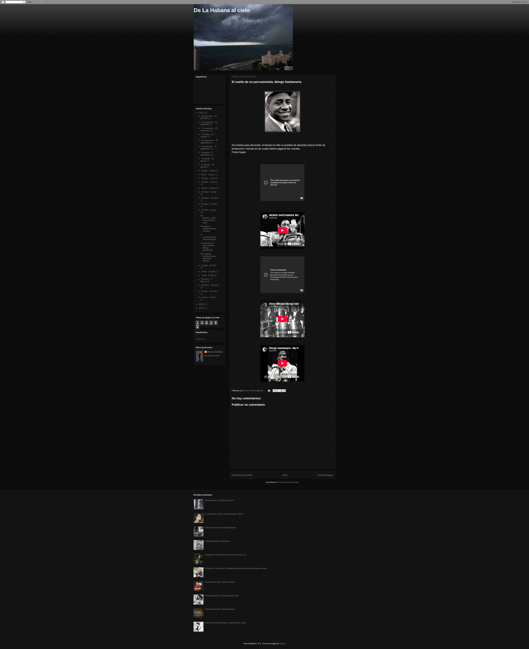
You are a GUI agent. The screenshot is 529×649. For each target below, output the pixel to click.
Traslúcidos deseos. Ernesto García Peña (221, 596)
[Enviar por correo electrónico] (274, 390)
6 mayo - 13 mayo (209, 204)
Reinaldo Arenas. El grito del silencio (219, 500)
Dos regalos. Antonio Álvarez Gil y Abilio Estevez (208, 257)
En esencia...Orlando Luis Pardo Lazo (208, 219)
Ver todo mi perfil (212, 355)
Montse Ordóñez (215, 352)
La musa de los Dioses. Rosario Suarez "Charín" (224, 514)
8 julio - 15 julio (208, 174)
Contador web (200, 339)
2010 (201, 308)
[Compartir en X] (279, 390)
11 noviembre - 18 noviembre (208, 129)
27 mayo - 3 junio (208, 192)
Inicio (285, 475)
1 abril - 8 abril (207, 275)
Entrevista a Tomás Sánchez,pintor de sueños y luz (225, 555)
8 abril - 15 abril (208, 271)
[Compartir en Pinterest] (284, 390)
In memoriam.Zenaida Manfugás (208, 237)
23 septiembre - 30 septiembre (209, 141)
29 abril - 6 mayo (208, 210)
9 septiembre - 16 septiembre (208, 147)
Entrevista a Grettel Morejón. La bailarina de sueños (225, 623)
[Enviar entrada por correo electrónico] (269, 391)
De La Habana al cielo (222, 10)
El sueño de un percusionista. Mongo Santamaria (208, 246)
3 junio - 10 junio (208, 188)
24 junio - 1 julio (208, 178)
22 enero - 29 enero (210, 285)
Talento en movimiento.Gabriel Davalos (220, 528)
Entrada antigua (325, 475)
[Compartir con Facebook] (281, 390)
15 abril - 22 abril (208, 265)
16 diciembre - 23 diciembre (208, 117)
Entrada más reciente (242, 475)
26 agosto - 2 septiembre (206, 153)
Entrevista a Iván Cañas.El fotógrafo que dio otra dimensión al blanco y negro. (236, 568)
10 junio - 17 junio (209, 182)
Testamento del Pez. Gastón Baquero (220, 609)
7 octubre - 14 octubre (207, 135)
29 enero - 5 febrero (206, 280)
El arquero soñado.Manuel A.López (208, 228)
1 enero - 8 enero (209, 297)
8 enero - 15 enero (209, 291)
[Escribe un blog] (276, 390)
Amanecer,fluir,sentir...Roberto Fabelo (220, 582)
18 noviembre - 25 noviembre (208, 123)
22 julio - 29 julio (208, 171)
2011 (201, 304)
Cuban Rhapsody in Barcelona (217, 541)
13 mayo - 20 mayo (209, 198)
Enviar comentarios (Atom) (288, 482)
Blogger (282, 644)
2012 (201, 113)
